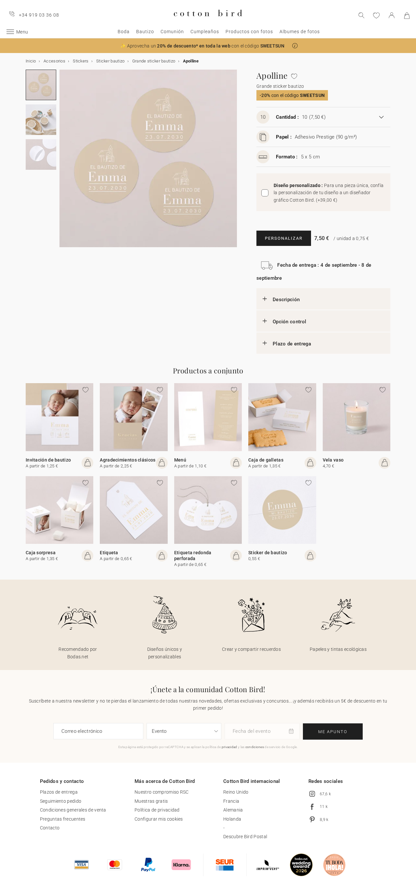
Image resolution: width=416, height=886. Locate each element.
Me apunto (332, 731)
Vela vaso (333, 460)
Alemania (233, 809)
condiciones (254, 747)
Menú (180, 460)
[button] (295, 46)
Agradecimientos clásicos (127, 460)
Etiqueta (109, 552)
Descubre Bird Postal (245, 836)
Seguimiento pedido (60, 801)
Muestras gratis (151, 801)
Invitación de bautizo (48, 460)
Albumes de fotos (300, 31)
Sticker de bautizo (267, 552)
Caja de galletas (265, 460)
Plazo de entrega (292, 344)
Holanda (232, 819)
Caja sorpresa (41, 552)
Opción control (289, 322)
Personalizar (284, 238)
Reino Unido (235, 792)
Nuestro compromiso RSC (162, 792)
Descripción (286, 299)
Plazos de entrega (59, 792)
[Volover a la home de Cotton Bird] (207, 21)
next (63, 162)
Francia (231, 801)
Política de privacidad (157, 809)
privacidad (229, 747)
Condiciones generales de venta (73, 809)
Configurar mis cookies (159, 819)
